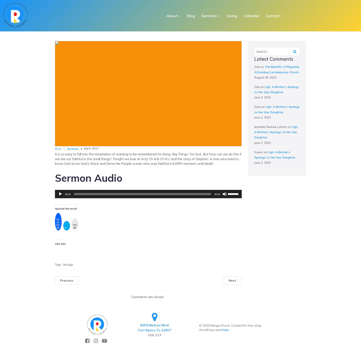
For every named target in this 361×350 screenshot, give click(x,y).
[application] (148, 194)
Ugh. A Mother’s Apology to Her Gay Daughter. (276, 132)
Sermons (73, 149)
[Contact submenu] (282, 16)
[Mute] (224, 194)
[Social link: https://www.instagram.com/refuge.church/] (97, 341)
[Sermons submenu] (219, 16)
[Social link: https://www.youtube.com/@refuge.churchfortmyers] (106, 341)
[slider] (234, 193)
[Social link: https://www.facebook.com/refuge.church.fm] (89, 341)
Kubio (225, 330)
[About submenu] (180, 16)
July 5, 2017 (91, 148)
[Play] (60, 194)
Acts (58, 149)
